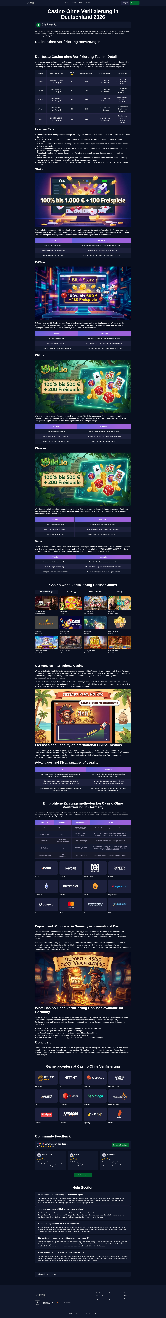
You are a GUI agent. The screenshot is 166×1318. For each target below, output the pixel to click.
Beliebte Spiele (45, 591)
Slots (118, 591)
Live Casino (69, 591)
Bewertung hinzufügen (120, 1145)
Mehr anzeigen (83, 1175)
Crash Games (93, 591)
